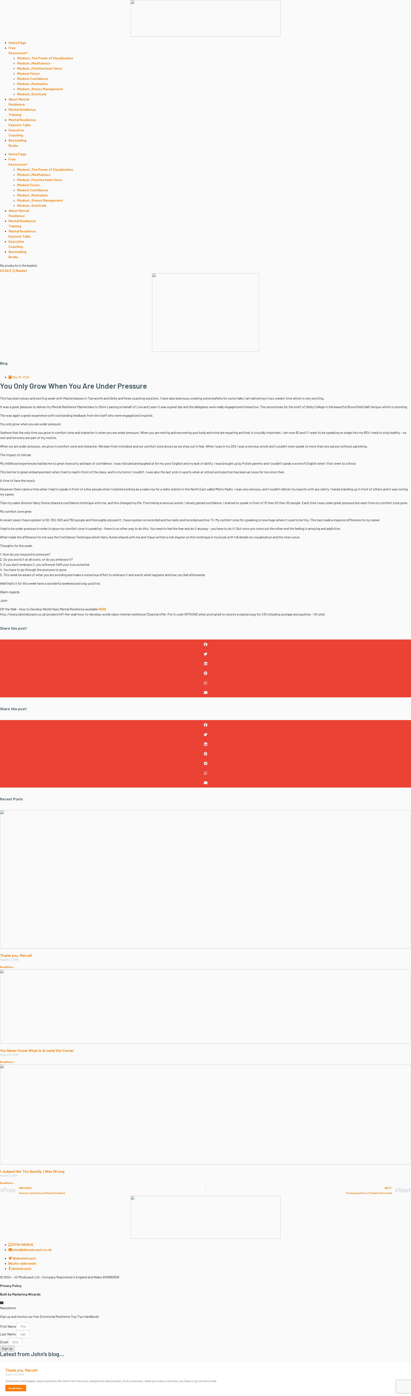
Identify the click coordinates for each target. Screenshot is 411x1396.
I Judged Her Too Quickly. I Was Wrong (32, 1171)
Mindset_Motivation (32, 84)
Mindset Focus (28, 73)
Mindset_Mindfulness (34, 63)
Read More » (7, 966)
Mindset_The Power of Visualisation (45, 58)
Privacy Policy (11, 1286)
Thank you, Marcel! (16, 955)
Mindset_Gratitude (31, 94)
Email (4, 1342)
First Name (8, 1326)
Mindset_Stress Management (40, 89)
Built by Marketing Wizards (20, 1294)
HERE (102, 609)
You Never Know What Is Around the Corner (37, 1050)
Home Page (17, 42)
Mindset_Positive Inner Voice (39, 68)
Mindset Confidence (32, 78)
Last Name (8, 1334)
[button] (205, 644)
